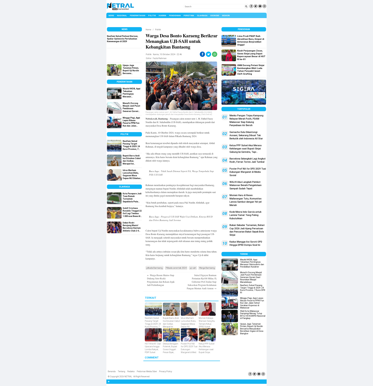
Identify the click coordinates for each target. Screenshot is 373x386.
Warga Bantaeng (207, 268)
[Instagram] (264, 6)
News (111, 15)
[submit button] (246, 6)
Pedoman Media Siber (147, 371)
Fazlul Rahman (160, 58)
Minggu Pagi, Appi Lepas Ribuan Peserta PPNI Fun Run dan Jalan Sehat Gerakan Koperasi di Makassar (252, 303)
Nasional (122, 15)
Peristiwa (189, 15)
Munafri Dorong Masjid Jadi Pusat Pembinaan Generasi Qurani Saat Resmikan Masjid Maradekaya (251, 277)
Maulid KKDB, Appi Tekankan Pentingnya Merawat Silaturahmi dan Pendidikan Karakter (252, 263)
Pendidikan (175, 15)
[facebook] (202, 54)
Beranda (112, 371)
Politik (152, 15)
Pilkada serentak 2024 (176, 268)
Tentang (121, 371)
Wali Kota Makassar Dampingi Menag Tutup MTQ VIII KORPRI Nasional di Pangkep (252, 315)
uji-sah (193, 268)
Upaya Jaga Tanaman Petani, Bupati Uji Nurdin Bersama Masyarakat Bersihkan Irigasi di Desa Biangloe (251, 329)
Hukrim (162, 15)
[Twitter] (256, 6)
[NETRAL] (120, 9)
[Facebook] (251, 6)
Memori (226, 15)
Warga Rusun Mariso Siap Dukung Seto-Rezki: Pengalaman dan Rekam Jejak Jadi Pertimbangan (161, 280)
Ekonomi (214, 15)
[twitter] (208, 54)
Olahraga (202, 15)
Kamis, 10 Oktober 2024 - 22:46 (167, 54)
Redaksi (131, 371)
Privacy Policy (165, 371)
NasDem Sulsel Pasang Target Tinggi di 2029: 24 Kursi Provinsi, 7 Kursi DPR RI (252, 289)
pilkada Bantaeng (154, 268)
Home (148, 29)
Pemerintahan (137, 15)
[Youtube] (260, 6)
